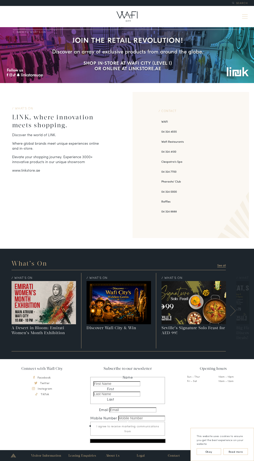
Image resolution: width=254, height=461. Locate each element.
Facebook (44, 377)
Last (110, 399)
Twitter (45, 383)
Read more (236, 451)
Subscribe (127, 440)
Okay (208, 451)
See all (221, 265)
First (110, 388)
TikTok (45, 394)
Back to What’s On (31, 32)
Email (104, 409)
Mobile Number (104, 417)
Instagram (45, 388)
